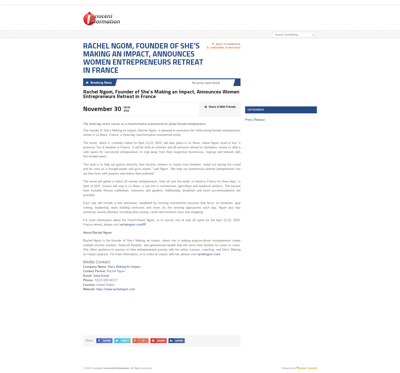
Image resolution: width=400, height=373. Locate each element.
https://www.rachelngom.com (115, 289)
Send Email (101, 275)
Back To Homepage (228, 44)
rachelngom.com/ (208, 254)
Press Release (255, 119)
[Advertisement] (263, 17)
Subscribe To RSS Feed (225, 47)
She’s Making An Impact (124, 266)
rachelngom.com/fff (133, 224)
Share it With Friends (222, 106)
